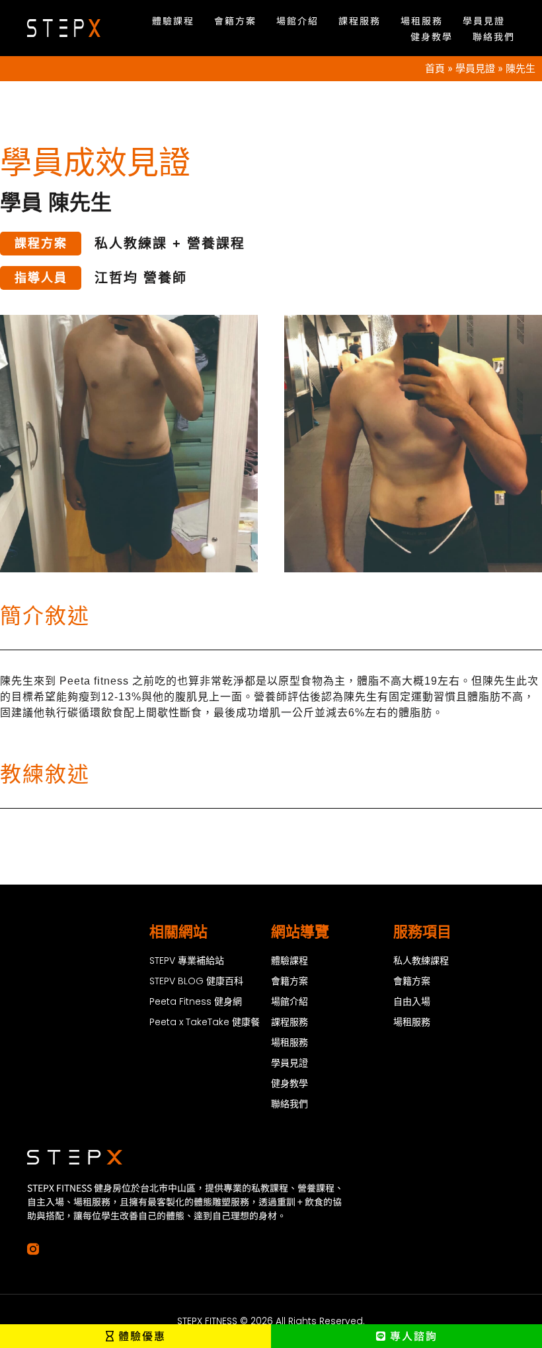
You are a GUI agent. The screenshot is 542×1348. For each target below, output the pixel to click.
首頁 (435, 68)
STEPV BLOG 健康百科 (196, 981)
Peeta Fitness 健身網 (195, 1001)
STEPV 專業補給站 (186, 960)
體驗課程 (173, 20)
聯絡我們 (494, 36)
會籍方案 (235, 20)
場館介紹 (297, 20)
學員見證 (484, 20)
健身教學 (431, 36)
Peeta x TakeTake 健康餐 (204, 1021)
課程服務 (359, 20)
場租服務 (422, 20)
